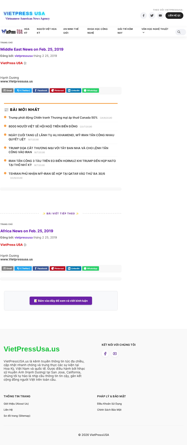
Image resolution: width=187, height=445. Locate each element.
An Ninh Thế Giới (71, 31)
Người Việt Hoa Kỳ (47, 31)
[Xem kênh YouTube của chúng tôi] (114, 353)
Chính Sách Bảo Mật (109, 409)
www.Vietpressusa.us (16, 81)
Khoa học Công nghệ (97, 31)
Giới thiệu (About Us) (16, 403)
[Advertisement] (156, 109)
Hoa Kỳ (27, 31)
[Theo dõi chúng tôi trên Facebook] (105, 353)
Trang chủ (6, 42)
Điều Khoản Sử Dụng (109, 403)
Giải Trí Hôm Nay (125, 31)
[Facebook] (143, 15)
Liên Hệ (8, 409)
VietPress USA (24, 13)
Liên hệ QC (174, 15)
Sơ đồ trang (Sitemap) (17, 415)
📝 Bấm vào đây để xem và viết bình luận (61, 300)
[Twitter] (152, 15)
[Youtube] (160, 15)
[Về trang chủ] (12, 32)
